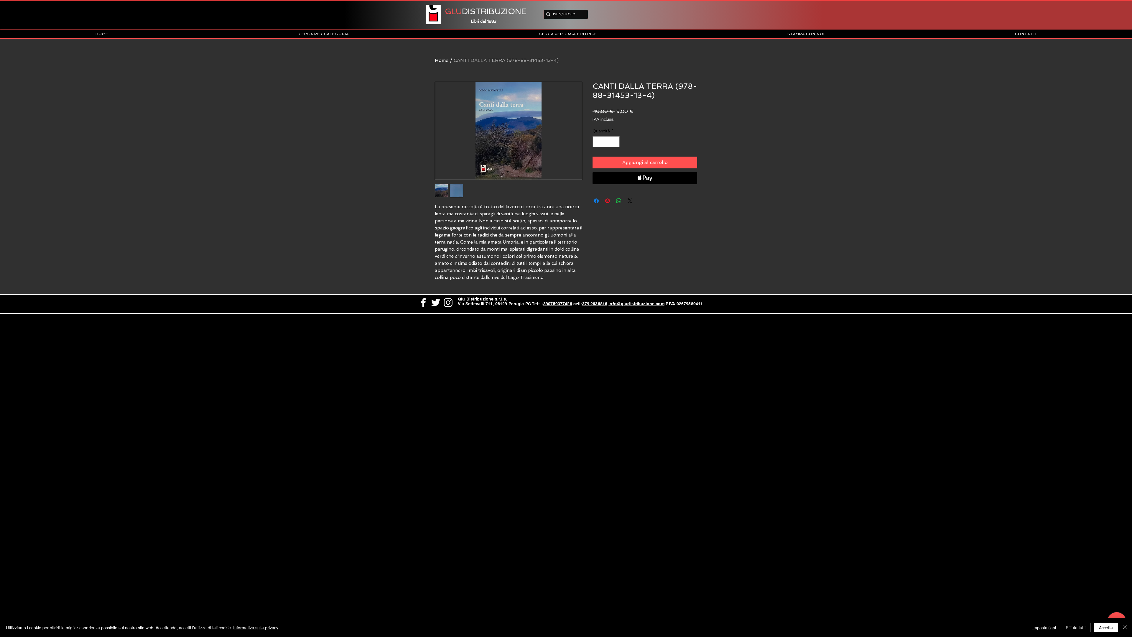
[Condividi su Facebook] (596, 200)
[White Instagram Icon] (448, 302)
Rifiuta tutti (1075, 628)
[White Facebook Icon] (423, 302)
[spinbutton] (606, 142)
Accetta (1106, 628)
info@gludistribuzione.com (636, 303)
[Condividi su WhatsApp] (618, 200)
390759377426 (557, 303)
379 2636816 (595, 303)
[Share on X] (630, 200)
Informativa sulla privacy (255, 628)
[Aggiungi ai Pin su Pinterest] (607, 200)
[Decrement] (597, 142)
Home (441, 60)
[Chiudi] (1124, 627)
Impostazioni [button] (1044, 628)
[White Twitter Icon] (436, 302)
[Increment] (615, 142)
